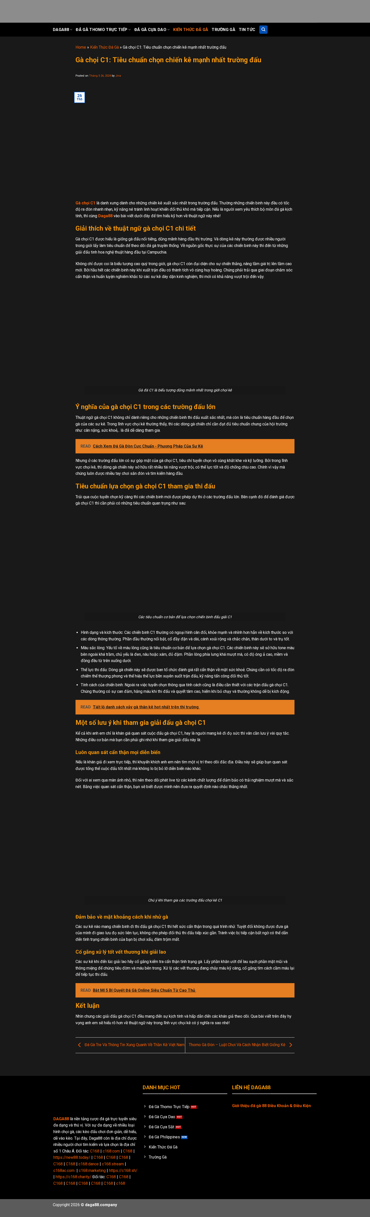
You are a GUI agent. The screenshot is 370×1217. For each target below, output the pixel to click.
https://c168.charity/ (73, 1176)
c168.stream (113, 1164)
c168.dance (89, 1164)
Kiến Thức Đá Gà (190, 29)
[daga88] (78, 11)
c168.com (111, 1151)
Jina (118, 75)
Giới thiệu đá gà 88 (249, 1105)
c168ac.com (64, 1170)
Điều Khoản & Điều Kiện (289, 1105)
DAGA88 (61, 1118)
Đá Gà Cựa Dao (150, 29)
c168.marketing (92, 1170)
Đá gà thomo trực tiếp (101, 29)
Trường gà (223, 29)
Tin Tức (247, 29)
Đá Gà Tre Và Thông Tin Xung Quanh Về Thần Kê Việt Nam (134, 1045)
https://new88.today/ (71, 1157)
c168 (120, 1183)
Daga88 (61, 29)
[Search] (263, 29)
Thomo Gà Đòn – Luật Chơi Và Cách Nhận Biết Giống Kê (237, 1045)
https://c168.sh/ (123, 1170)
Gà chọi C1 (85, 203)
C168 (94, 1151)
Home (81, 47)
